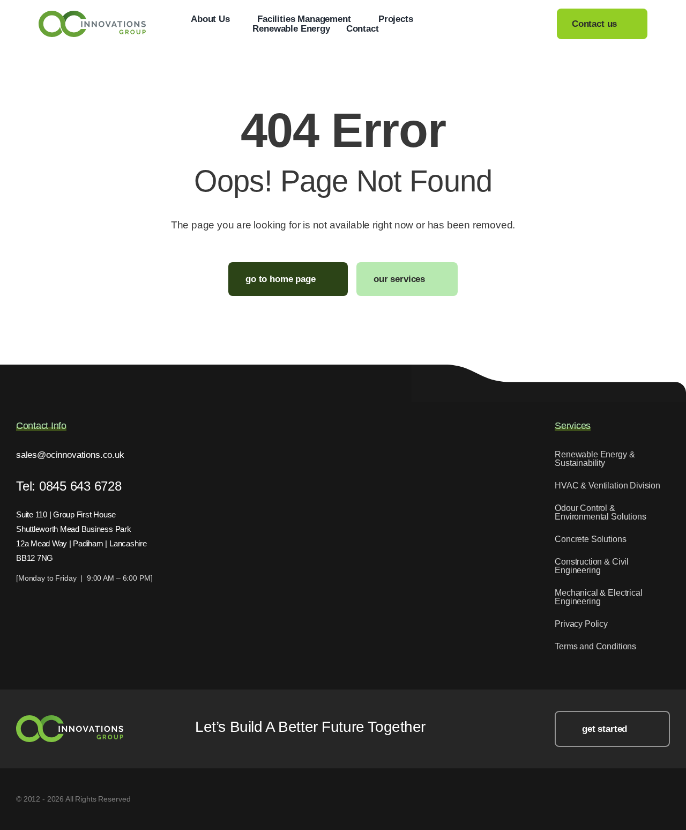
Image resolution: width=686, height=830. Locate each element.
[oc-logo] (92, 15)
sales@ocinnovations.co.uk (70, 455)
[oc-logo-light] (69, 720)
